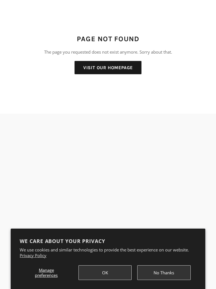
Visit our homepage (108, 67)
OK (105, 272)
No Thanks (164, 272)
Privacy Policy (33, 255)
